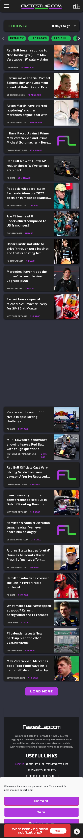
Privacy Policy (42, 770)
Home (20, 764)
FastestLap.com (41, 727)
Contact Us (57, 764)
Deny (41, 812)
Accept (41, 801)
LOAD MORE (41, 691)
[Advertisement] (41, 363)
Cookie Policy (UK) (42, 776)
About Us (35, 764)
